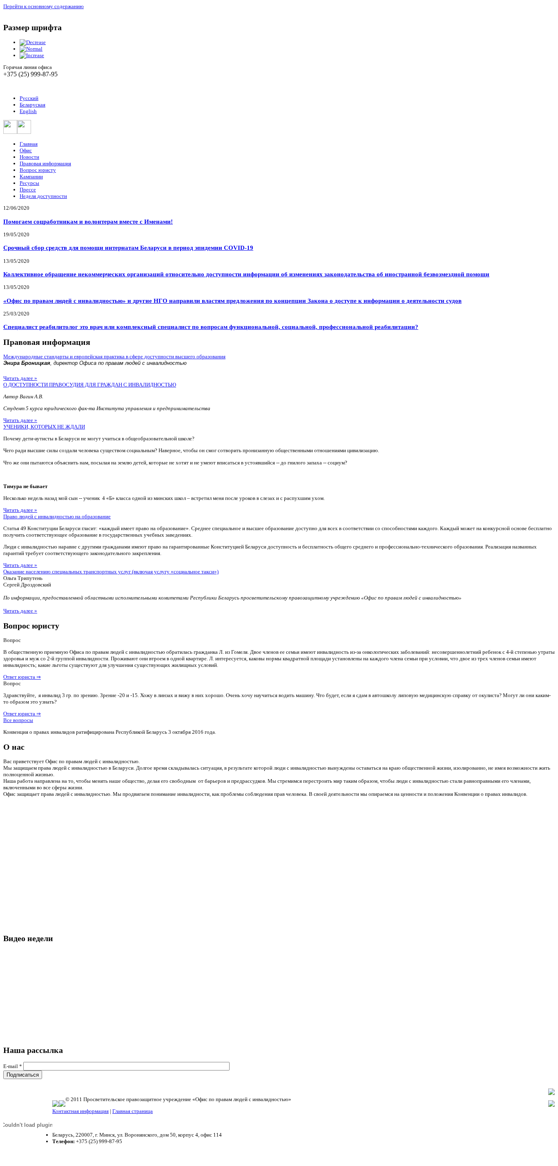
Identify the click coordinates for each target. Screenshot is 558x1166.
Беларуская (32, 105)
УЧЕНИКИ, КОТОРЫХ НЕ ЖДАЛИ (44, 427)
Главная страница (132, 1111)
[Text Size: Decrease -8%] (33, 42)
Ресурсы (29, 183)
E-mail (12, 1066)
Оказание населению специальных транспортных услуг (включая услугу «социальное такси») (111, 572)
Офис (26, 150)
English (28, 111)
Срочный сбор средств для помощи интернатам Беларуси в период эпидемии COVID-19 (128, 247)
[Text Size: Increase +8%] (32, 55)
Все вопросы (18, 720)
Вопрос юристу (38, 170)
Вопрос (12, 640)
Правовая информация (45, 163)
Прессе (28, 190)
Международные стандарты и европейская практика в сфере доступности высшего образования (114, 356)
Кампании (31, 176)
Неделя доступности (43, 196)
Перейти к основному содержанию (43, 6)
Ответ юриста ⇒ (22, 677)
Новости (29, 157)
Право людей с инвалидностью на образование (57, 516)
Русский (29, 98)
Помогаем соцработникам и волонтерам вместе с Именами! (88, 221)
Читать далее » (20, 378)
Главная (29, 144)
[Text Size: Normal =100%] (31, 49)
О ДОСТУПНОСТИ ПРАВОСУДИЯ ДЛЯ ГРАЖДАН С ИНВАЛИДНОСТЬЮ (89, 385)
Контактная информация (80, 1111)
